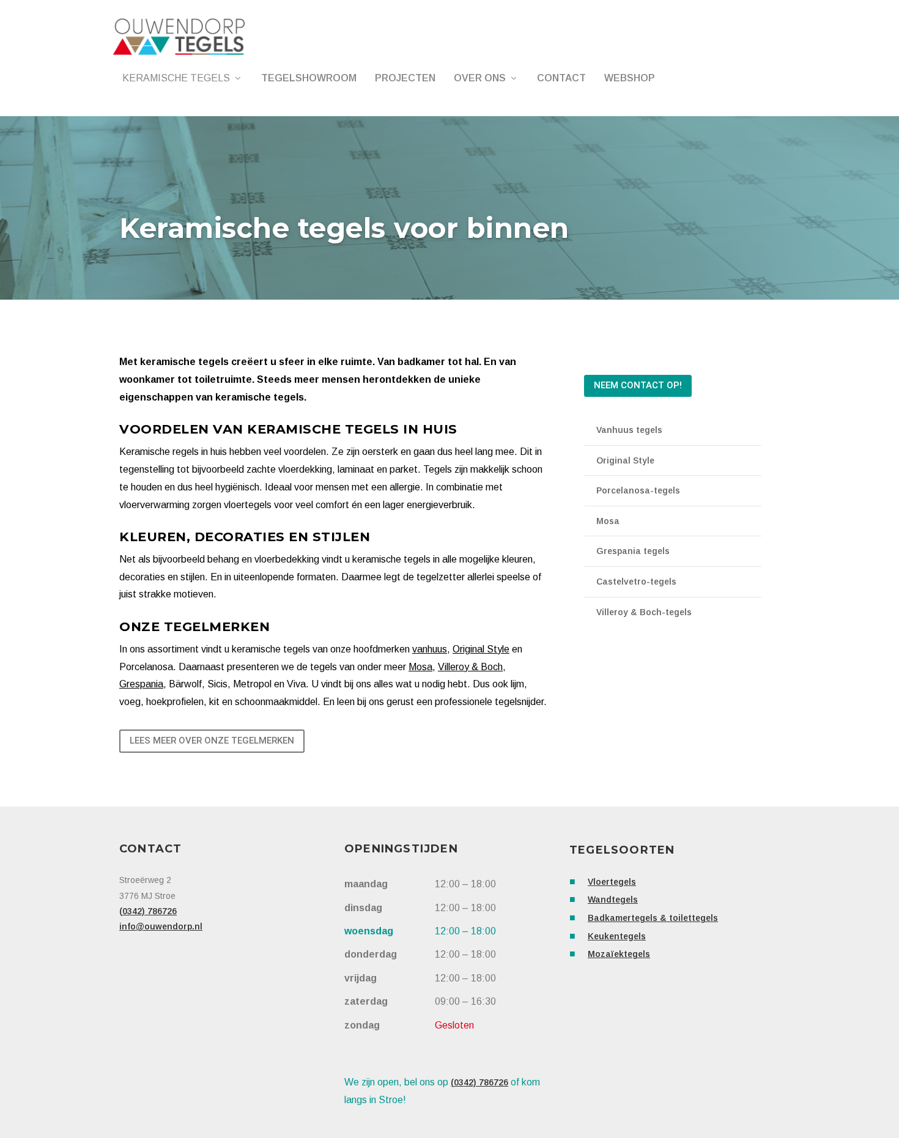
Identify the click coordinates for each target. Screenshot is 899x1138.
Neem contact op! (638, 385)
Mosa (608, 521)
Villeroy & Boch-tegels (644, 612)
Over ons (480, 78)
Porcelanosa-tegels (638, 490)
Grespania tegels (633, 551)
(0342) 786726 (148, 911)
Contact (561, 78)
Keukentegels (617, 936)
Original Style (625, 460)
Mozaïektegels (619, 954)
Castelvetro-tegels (636, 581)
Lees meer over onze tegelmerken (212, 740)
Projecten (405, 78)
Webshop (629, 78)
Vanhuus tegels (629, 430)
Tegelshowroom (309, 78)
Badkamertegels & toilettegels (653, 918)
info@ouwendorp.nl (160, 926)
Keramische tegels (176, 78)
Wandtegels (613, 899)
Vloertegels (612, 882)
